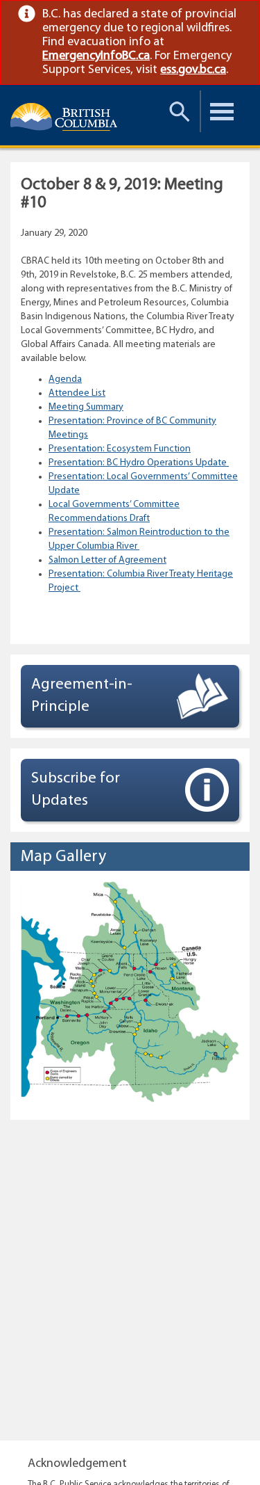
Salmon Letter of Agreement (107, 560)
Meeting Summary (86, 407)
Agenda (65, 379)
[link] (237, 14)
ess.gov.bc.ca (193, 70)
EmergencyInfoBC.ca (96, 56)
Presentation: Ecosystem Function (120, 449)
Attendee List (77, 393)
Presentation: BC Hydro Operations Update (139, 463)
